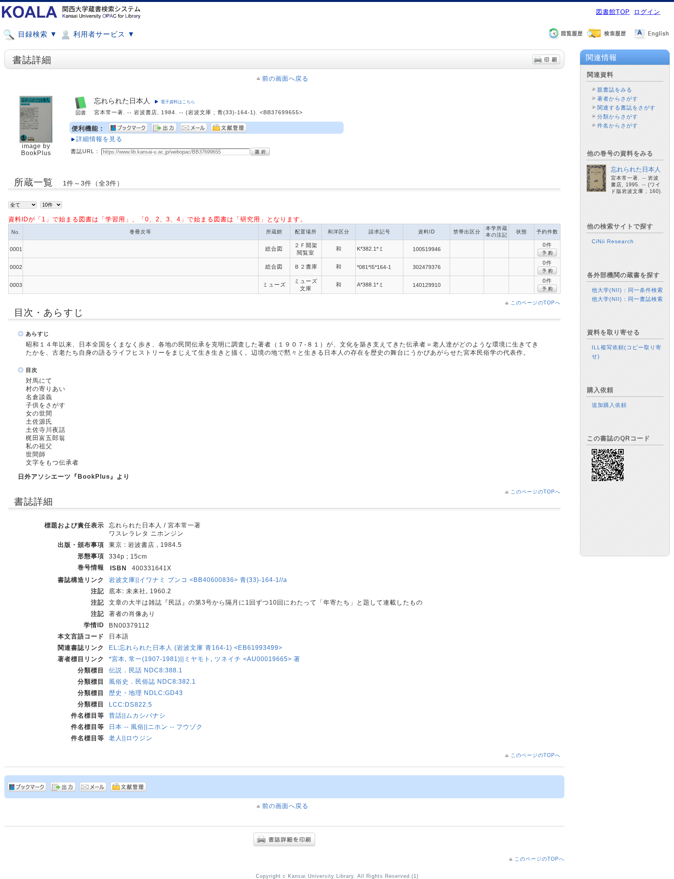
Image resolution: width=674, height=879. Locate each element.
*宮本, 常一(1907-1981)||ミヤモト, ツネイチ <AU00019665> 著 (204, 659)
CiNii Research (613, 241)
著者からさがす (617, 99)
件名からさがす (617, 125)
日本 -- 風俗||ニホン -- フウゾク (156, 726)
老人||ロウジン (131, 738)
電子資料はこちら (178, 101)
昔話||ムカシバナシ (137, 715)
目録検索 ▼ (36, 34)
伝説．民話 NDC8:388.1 (146, 670)
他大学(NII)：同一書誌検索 (627, 299)
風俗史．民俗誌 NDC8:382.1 (152, 681)
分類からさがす (617, 116)
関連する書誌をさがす (626, 107)
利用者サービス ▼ (103, 34)
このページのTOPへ (535, 303)
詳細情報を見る (99, 139)
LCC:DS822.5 (130, 704)
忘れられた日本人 (636, 169)
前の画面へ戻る (285, 78)
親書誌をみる (614, 90)
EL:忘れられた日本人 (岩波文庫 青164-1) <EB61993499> (195, 647)
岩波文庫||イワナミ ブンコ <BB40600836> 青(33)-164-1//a (198, 580)
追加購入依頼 (609, 405)
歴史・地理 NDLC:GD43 (146, 693)
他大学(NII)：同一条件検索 (627, 290)
